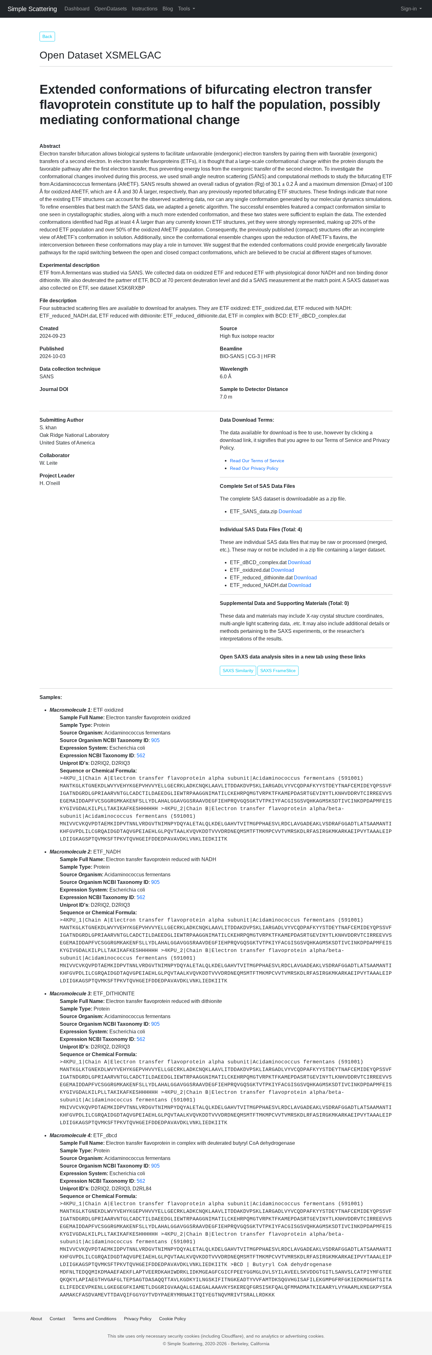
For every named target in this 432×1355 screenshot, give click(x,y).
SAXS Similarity (238, 670)
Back (47, 36)
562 (141, 755)
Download (290, 511)
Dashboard (77, 8)
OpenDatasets (111, 8)
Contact (57, 1318)
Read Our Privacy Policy (254, 468)
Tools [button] (184, 8)
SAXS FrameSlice (278, 670)
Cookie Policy (172, 1318)
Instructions (144, 8)
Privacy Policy (137, 1318)
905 (155, 740)
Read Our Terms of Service (257, 460)
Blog (168, 8)
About (36, 1318)
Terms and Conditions (94, 1318)
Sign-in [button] (409, 8)
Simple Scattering (32, 8)
